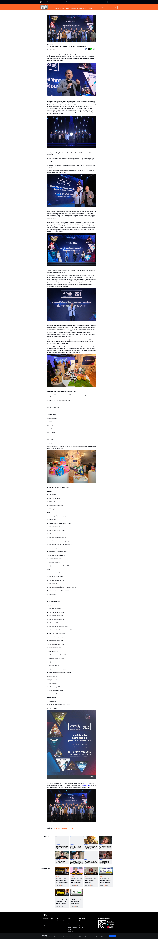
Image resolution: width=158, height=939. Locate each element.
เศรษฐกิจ (80, 8)
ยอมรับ (112, 936)
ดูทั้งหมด (90, 8)
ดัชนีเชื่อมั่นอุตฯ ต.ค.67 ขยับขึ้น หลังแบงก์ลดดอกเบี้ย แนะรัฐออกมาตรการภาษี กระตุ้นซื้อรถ (76, 901)
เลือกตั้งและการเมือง (74, 8)
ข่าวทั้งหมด (57, 920)
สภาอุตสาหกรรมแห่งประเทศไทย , (63, 828)
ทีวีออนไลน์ (64, 920)
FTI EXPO (72, 828)
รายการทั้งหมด (52, 920)
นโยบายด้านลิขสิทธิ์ (71, 925)
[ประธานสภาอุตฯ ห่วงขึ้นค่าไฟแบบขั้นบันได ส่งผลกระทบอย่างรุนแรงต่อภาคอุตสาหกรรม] (76, 871)
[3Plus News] (46, 7)
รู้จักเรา (69, 923)
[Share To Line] (91, 49)
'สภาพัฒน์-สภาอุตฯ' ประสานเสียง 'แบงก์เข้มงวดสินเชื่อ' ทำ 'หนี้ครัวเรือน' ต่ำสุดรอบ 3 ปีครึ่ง (106, 880)
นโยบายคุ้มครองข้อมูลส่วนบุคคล (72, 927)
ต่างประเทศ (85, 8)
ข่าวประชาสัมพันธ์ (58, 925)
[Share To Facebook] (86, 49)
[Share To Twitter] (89, 49)
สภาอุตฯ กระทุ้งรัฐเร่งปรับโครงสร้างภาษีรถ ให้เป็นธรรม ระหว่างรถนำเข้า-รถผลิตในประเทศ (61, 880)
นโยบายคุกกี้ (70, 929)
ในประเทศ (57, 8)
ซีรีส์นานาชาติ (45, 923)
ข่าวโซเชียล (67, 8)
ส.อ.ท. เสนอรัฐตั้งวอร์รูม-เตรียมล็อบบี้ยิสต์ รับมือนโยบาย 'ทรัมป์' (90, 880)
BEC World (70, 920)
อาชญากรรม (62, 8)
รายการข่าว (57, 923)
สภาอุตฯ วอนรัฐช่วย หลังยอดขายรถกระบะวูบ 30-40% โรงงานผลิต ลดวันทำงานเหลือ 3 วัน (61, 901)
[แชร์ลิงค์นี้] (94, 49)
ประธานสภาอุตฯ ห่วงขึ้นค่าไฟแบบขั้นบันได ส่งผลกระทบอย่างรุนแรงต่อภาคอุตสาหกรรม (76, 880)
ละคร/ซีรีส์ (44, 920)
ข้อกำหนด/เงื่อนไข (70, 931)
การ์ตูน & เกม (45, 925)
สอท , (55, 828)
